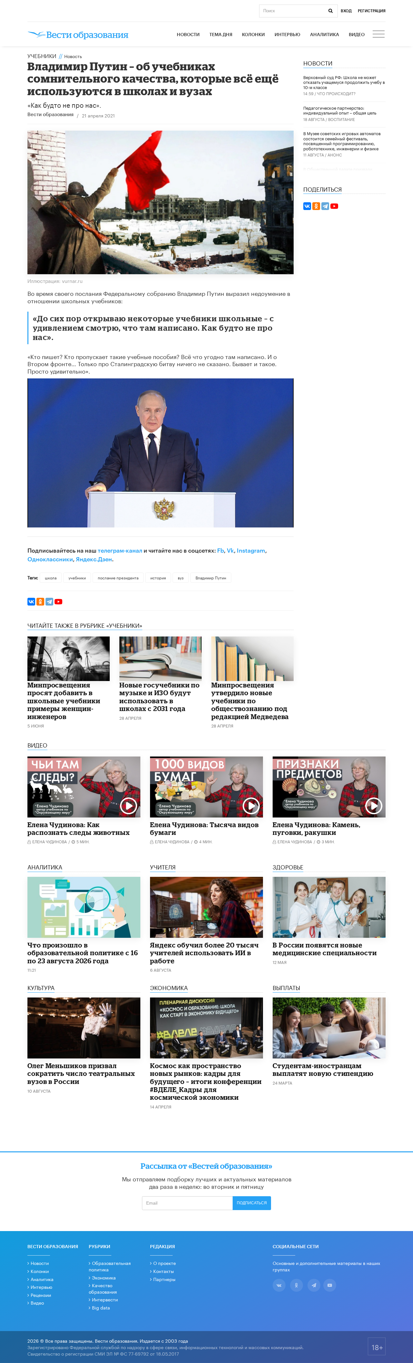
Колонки (253, 35)
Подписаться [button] (252, 1203)
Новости (188, 35)
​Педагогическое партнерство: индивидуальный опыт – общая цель (339, 110)
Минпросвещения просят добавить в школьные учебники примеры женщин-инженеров (63, 700)
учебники (77, 577)
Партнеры (164, 1278)
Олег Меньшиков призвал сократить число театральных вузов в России (81, 1073)
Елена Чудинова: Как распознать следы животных (78, 829)
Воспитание (341, 119)
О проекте (164, 1262)
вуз (181, 577)
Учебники (41, 55)
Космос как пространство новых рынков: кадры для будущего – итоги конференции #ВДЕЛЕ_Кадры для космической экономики (206, 1081)
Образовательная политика (110, 1266)
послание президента (118, 577)
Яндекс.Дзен (94, 559)
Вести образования (50, 114)
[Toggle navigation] (379, 35)
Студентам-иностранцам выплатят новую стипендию (323, 1069)
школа (50, 577)
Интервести (105, 1299)
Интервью (287, 35)
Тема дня (220, 35)
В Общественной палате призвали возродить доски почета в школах (337, 171)
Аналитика (324, 35)
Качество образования (103, 1288)
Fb (220, 551)
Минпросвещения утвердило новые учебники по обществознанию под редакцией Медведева (250, 700)
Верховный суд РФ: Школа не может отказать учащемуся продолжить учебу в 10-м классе (344, 82)
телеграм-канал (120, 551)
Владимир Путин (211, 577)
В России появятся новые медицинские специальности (325, 949)
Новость (73, 55)
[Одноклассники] (40, 602)
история (158, 577)
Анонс (334, 154)
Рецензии (41, 1294)
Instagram (251, 551)
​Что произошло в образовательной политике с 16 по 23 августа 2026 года (82, 953)
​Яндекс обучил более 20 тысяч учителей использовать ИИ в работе (204, 953)
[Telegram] (49, 602)
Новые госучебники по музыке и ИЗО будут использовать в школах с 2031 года (159, 697)
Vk (230, 551)
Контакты (163, 1270)
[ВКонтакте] (31, 602)
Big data (101, 1307)
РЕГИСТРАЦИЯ (372, 11)
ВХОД (346, 11)
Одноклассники (50, 559)
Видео (357, 35)
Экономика (104, 1277)
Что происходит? (336, 93)
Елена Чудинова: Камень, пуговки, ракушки (316, 829)
